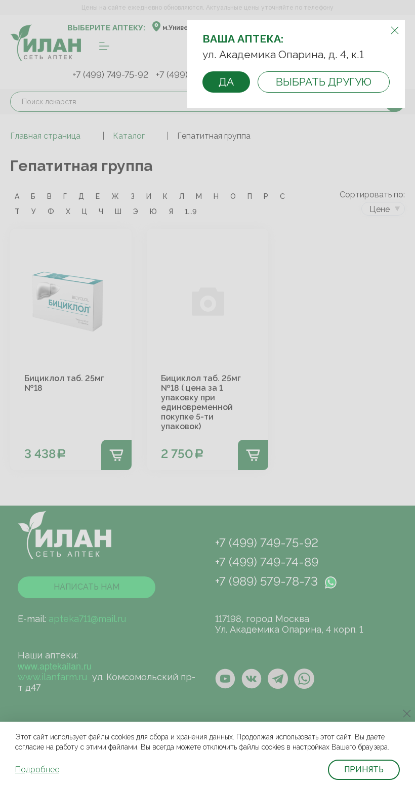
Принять (364, 769)
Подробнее (37, 769)
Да (226, 81)
